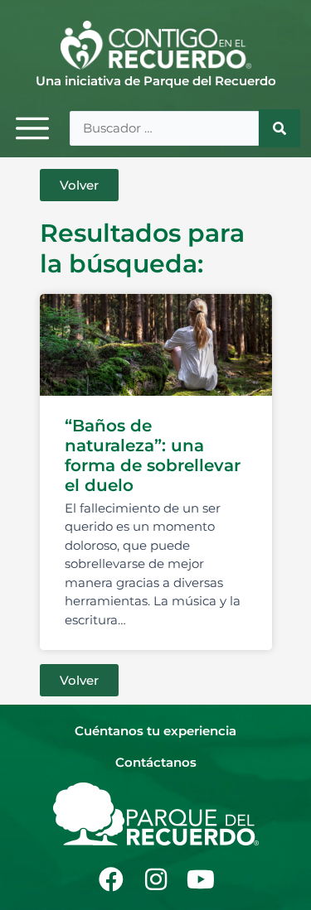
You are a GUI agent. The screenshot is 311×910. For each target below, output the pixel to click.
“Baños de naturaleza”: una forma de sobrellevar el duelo (153, 455)
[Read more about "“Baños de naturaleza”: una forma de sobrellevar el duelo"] (156, 345)
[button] (79, 185)
